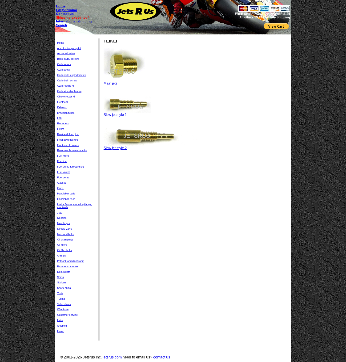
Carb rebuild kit (65, 85)
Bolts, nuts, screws (68, 58)
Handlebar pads (66, 193)
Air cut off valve (66, 53)
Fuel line (62, 161)
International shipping (74, 21)
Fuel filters (63, 155)
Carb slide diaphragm (69, 91)
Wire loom (62, 309)
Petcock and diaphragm (70, 261)
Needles (62, 217)
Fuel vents (63, 177)
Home (60, 6)
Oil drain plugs (65, 239)
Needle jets (63, 223)
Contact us (65, 14)
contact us (161, 357)
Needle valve (64, 228)
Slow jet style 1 (115, 115)
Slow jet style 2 (115, 148)
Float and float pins (68, 134)
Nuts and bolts (65, 234)
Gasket (61, 182)
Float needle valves (68, 145)
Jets (59, 212)
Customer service (67, 314)
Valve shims (64, 304)
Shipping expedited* (72, 17)
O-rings (61, 255)
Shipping (62, 325)
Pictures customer (67, 266)
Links (60, 320)
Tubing (61, 298)
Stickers (62, 282)
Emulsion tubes (66, 112)
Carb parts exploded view (71, 75)
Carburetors (64, 64)
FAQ (59, 118)
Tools (60, 293)
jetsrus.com (112, 357)
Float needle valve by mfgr (72, 150)
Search (61, 25)
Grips (60, 188)
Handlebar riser (66, 199)
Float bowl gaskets (68, 139)
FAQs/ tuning (66, 10)
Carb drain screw (67, 80)
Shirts (60, 277)
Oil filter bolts (64, 250)
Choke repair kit (66, 96)
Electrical (62, 102)
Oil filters (62, 244)
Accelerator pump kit (69, 48)
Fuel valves (63, 172)
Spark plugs (64, 287)
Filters (60, 128)
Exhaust (62, 107)
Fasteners (63, 123)
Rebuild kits (63, 271)
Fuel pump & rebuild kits (70, 166)
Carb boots (63, 69)
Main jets (110, 83)
